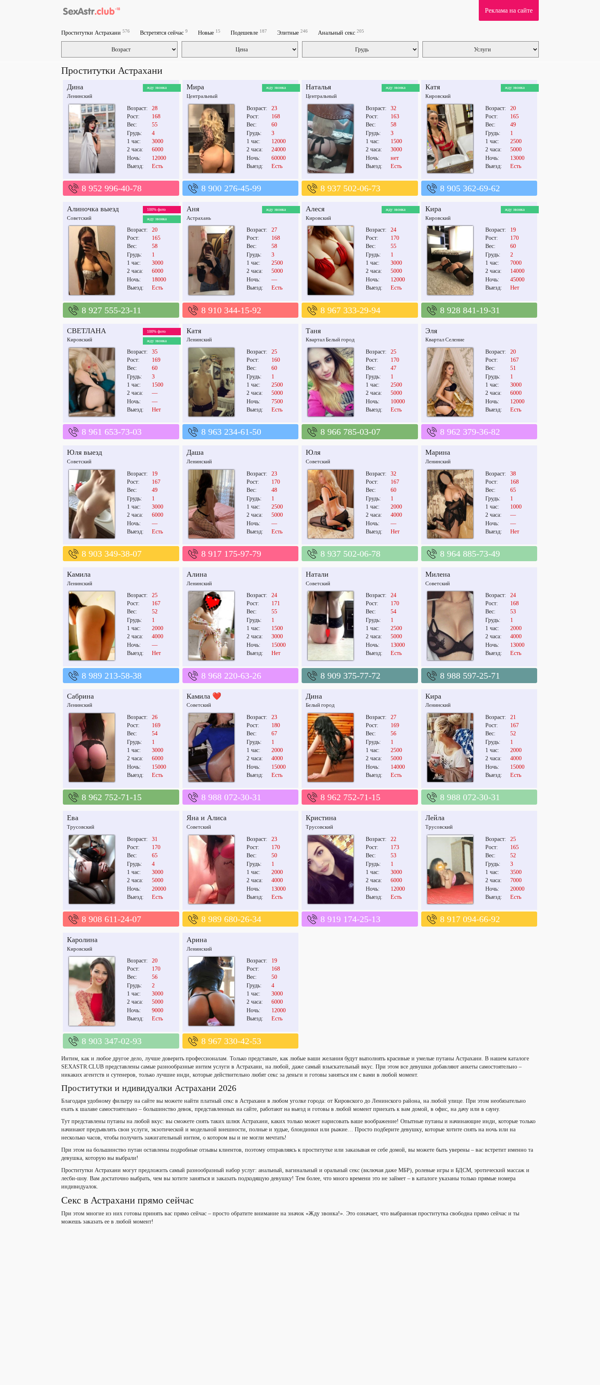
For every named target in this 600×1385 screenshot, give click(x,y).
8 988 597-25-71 (470, 675)
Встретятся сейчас (164, 32)
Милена (437, 574)
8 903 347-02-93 (112, 1041)
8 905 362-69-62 (470, 188)
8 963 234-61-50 (231, 432)
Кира (433, 209)
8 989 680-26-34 (231, 919)
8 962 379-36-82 (470, 432)
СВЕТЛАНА (86, 331)
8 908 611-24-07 (111, 919)
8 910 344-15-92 (231, 310)
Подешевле (249, 32)
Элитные (292, 32)
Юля (313, 452)
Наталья (318, 87)
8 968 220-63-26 (231, 675)
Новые (209, 32)
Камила (79, 574)
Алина (197, 574)
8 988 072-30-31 (231, 797)
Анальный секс (341, 32)
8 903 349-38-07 (112, 554)
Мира (195, 87)
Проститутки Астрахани (95, 32)
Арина (197, 940)
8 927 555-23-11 (111, 310)
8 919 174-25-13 (350, 919)
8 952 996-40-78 (112, 188)
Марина (437, 452)
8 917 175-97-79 (231, 554)
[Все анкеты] (91, 10)
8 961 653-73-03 (112, 432)
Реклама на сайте (509, 10)
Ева (72, 818)
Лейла (434, 818)
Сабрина (80, 696)
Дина (75, 87)
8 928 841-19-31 (470, 310)
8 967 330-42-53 (231, 1041)
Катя (432, 87)
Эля (431, 331)
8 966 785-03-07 (350, 432)
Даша (195, 452)
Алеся (315, 209)
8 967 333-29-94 (350, 310)
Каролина (82, 940)
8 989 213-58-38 (112, 675)
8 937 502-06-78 (350, 554)
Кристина (321, 818)
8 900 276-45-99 (231, 188)
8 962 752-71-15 (112, 797)
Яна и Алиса (207, 818)
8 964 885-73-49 (470, 554)
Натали (317, 574)
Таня (313, 331)
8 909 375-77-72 (350, 675)
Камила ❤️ (204, 696)
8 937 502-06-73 (350, 188)
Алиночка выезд (93, 209)
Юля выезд (84, 452)
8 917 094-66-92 (470, 919)
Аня (193, 209)
